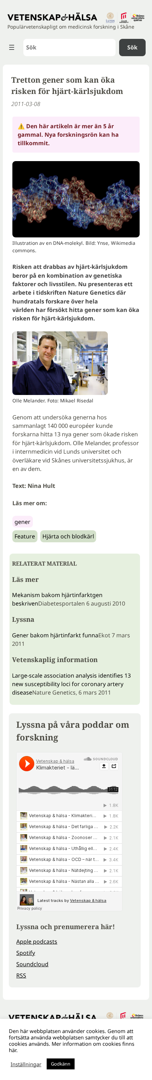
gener (22, 522)
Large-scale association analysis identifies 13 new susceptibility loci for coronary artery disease (71, 684)
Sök (132, 47)
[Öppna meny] (11, 47)
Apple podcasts (36, 941)
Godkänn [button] (60, 1064)
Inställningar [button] (26, 1064)
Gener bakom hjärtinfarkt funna (55, 635)
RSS (21, 975)
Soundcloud (32, 964)
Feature (24, 536)
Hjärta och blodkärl (68, 536)
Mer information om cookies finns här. (71, 1047)
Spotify (25, 953)
